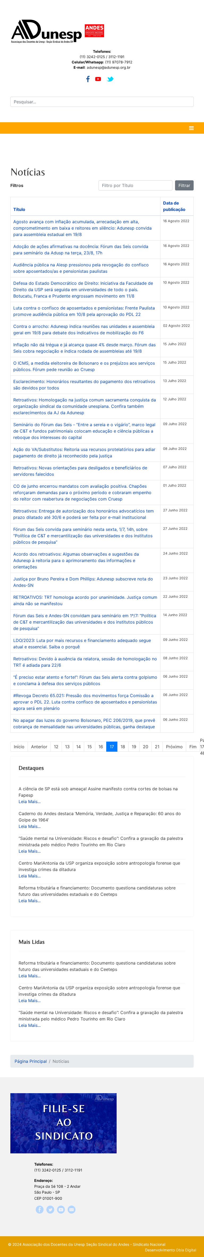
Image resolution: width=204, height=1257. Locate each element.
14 (78, 746)
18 (123, 746)
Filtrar (184, 185)
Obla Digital (186, 1250)
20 (145, 746)
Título (19, 209)
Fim (193, 746)
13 (67, 746)
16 (101, 746)
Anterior (39, 746)
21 (157, 746)
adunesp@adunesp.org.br (108, 67)
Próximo (174, 746)
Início (19, 746)
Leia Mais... (30, 801)
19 (134, 746)
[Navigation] (191, 128)
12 (56, 746)
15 (89, 746)
